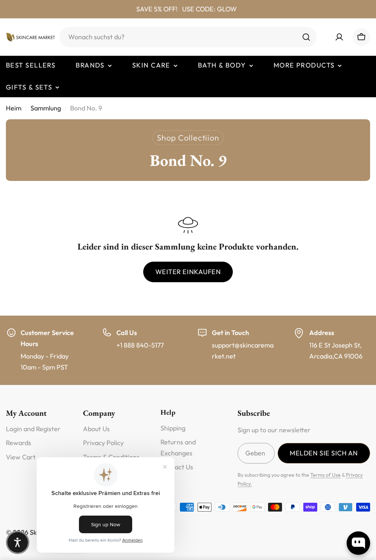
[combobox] (188, 37)
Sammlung (45, 108)
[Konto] (339, 37)
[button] (17, 542)
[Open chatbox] (358, 543)
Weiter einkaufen (188, 272)
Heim (13, 108)
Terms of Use (325, 475)
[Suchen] (306, 37)
